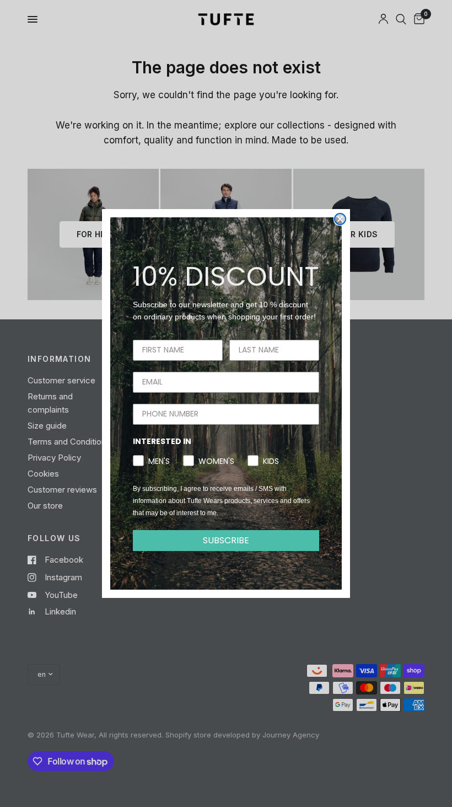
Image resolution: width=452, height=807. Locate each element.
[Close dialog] (340, 219)
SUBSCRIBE (226, 540)
